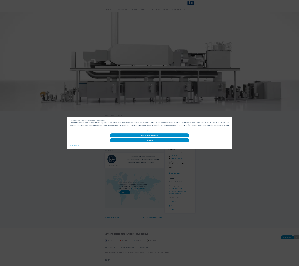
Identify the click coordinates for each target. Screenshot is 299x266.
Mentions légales (74, 145)
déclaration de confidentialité (176, 127)
